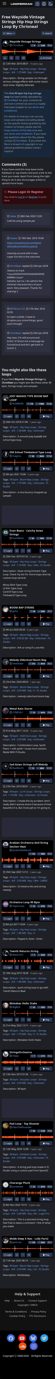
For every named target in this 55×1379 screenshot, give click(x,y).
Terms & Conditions (16, 1311)
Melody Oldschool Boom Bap (28, 660)
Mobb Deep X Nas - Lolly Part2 (29, 1238)
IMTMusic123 (17, 308)
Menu (9, 33)
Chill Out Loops (28, 736)
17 (50, 768)
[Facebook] (11, 1338)
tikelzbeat (17, 663)
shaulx (13, 238)
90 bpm (14, 68)
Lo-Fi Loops (26, 791)
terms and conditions (21, 133)
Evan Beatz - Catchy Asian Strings (26, 532)
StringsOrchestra (21, 1052)
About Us (19, 1300)
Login (9, 416)
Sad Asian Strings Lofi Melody (29, 764)
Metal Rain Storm (21, 708)
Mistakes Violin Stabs (23, 1003)
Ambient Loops (28, 1154)
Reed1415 (17, 954)
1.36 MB (21, 430)
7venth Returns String (24, 951)
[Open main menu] (4, 4)
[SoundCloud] (22, 1346)
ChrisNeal (17, 45)
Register (33, 197)
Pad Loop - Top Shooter (24, 1123)
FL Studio (45, 565)
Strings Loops (42, 791)
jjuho (15, 611)
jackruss (17, 1242)
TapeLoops (18, 906)
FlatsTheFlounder (22, 1127)
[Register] (44, 3)
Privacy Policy (38, 1311)
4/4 (13, 72)
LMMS (43, 880)
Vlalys (15, 1055)
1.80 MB (21, 933)
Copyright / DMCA (28, 1305)
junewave (17, 1186)
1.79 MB (21, 72)
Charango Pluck (20, 1182)
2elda (13, 216)
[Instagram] (34, 1346)
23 (50, 404)
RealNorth (18, 768)
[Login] (37, 3)
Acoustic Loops (28, 1079)
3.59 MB (21, 690)
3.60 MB (21, 1213)
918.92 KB (22, 638)
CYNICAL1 (17, 712)
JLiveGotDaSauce (21, 850)
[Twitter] (44, 1338)
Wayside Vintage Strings (25, 41)
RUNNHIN (17, 403)
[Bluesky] (33, 1338)
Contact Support (37, 1300)
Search (48, 33)
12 (50, 456)
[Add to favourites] (17, 58)
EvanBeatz (18, 538)
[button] (50, 3)
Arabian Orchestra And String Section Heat (29, 844)
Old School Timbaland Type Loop (30, 452)
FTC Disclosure (37, 1316)
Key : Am (32, 1213)
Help (7, 1300)
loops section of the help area (20, 130)
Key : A (31, 690)
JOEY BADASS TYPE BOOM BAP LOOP (29, 398)
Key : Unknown (36, 72)
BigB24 (16, 1007)
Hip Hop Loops (28, 68)
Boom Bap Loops (29, 479)
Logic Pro (44, 1213)
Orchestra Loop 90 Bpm (25, 902)
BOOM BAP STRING (22, 607)
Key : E (31, 1034)
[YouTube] (22, 1338)
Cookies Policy (17, 1316)
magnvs (16, 456)
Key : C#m (33, 565)
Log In (21, 197)
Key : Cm (32, 1269)
